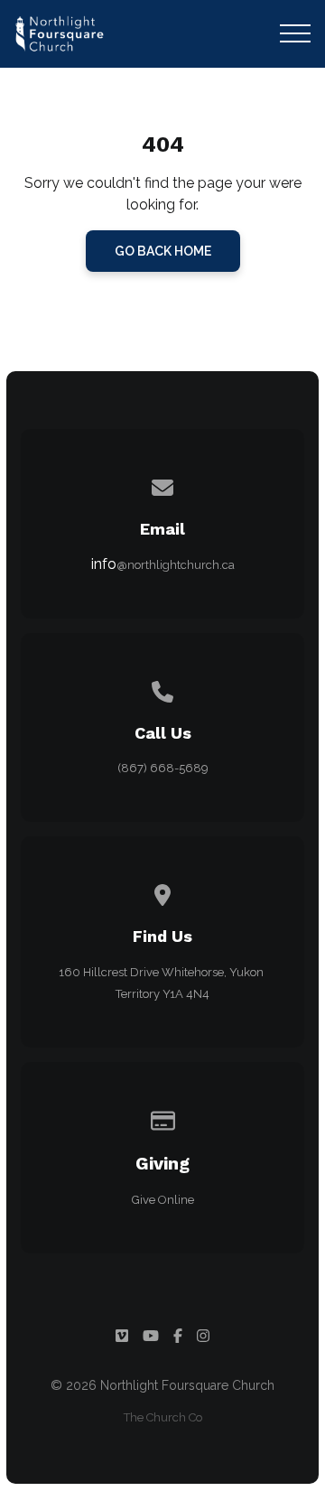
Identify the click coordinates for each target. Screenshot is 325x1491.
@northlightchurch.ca (175, 565)
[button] (295, 33)
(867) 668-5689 (163, 768)
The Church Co (163, 1417)
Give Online (163, 1200)
